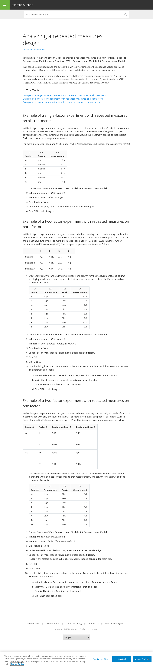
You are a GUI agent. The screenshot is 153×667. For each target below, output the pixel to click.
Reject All (122, 659)
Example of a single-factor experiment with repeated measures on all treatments (65, 95)
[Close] (148, 659)
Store (68, 623)
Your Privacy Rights (101, 659)
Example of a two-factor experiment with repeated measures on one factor (62, 101)
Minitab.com (33, 623)
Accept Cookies (142, 659)
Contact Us (93, 623)
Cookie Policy (17, 664)
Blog (79, 623)
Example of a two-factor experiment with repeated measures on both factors (63, 98)
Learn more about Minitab (34, 49)
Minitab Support (22, 5)
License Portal (52, 623)
